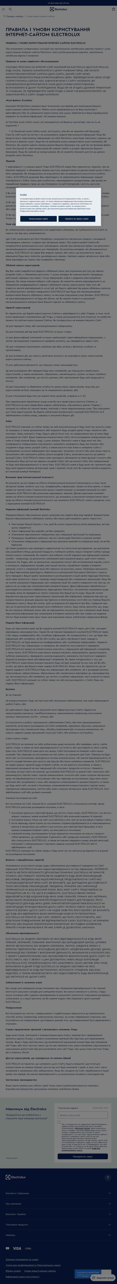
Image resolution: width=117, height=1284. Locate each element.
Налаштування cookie (38, 219)
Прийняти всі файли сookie (76, 219)
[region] (58, 207)
